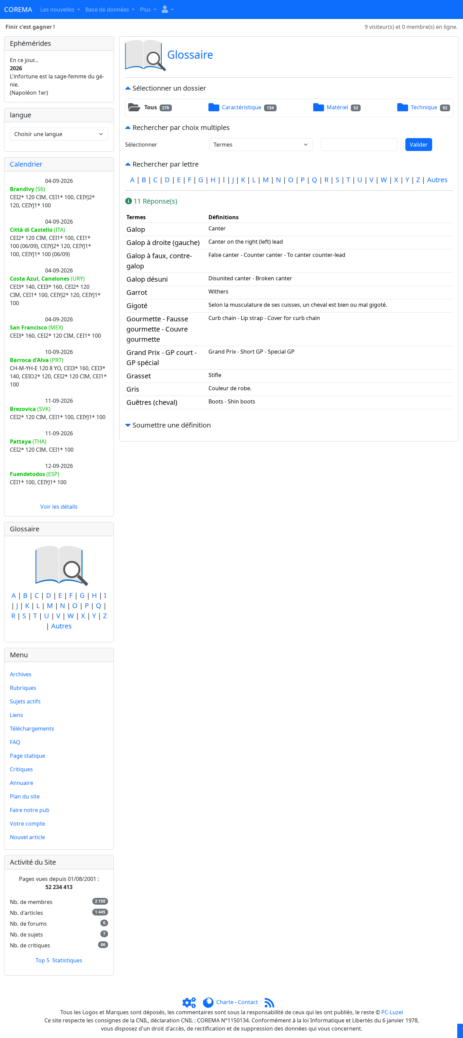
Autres (61, 625)
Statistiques (67, 960)
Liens (16, 715)
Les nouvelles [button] (58, 9)
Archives (21, 674)
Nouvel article (27, 837)
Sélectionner (141, 144)
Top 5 (42, 960)
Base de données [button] (107, 9)
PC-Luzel (392, 1012)
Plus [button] (146, 9)
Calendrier (26, 164)
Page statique (27, 755)
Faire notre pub (29, 810)
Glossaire (190, 54)
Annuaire (21, 783)
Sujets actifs (25, 701)
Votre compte (27, 823)
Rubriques (23, 688)
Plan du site (25, 796)
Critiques (21, 769)
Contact (248, 1002)
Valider (419, 144)
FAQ (15, 742)
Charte (225, 1002)
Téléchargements (32, 728)
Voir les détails (59, 506)
